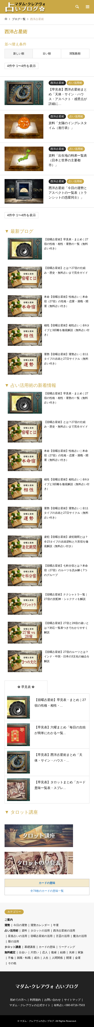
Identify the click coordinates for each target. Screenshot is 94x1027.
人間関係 (57, 957)
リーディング (67, 946)
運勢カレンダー (40, 925)
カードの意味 (47, 882)
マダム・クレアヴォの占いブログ (37, 1021)
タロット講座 (13, 946)
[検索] (77, 7)
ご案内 (9, 919)
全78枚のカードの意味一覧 (47, 890)
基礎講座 (29, 946)
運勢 (7, 925)
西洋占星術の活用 (64, 930)
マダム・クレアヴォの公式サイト (29, 1005)
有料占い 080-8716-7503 (69, 1005)
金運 (78, 957)
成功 (36, 957)
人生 (45, 957)
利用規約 (35, 999)
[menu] (87, 7)
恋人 (45, 952)
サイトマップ (72, 999)
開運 (69, 957)
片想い (35, 952)
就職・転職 (24, 957)
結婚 (62, 952)
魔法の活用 (80, 936)
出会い (23, 952)
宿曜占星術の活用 (41, 936)
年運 (56, 925)
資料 (24, 930)
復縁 (54, 952)
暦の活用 (13, 941)
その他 (12, 963)
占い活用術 (11, 930)
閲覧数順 (75, 53)
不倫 (10, 957)
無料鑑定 (10, 952)
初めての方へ (18, 999)
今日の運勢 (20, 925)
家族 (80, 952)
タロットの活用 (40, 930)
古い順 (47, 53)
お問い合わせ (52, 999)
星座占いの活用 (17, 936)
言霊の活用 (63, 936)
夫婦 (71, 952)
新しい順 (18, 53)
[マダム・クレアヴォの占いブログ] (25, 6)
